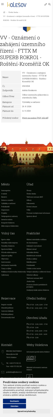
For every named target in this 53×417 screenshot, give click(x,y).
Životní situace (31, 207)
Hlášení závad (31, 249)
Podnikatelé (5, 207)
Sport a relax (5, 239)
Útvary (28, 190)
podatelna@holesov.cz (14, 372)
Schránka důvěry (32, 252)
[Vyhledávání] (49, 4)
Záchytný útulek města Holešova (37, 290)
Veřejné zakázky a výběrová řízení (38, 272)
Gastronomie (5, 262)
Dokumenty (30, 203)
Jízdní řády (30, 281)
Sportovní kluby (6, 249)
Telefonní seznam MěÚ (34, 197)
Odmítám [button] (14, 406)
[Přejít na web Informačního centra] (39, 377)
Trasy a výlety (6, 268)
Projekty (4, 213)
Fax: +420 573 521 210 (14, 366)
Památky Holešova (7, 246)
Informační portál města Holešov (38, 352)
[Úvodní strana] (4, 12)
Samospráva (5, 190)
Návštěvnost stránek (33, 256)
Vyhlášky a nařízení (8, 203)
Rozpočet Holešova (7, 223)
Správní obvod (31, 216)
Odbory (28, 200)
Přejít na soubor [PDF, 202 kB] (35, 118)
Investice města (6, 219)
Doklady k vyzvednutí (34, 246)
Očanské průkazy (7, 308)
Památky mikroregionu (9, 243)
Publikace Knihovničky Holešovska (13, 272)
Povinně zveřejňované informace (38, 213)
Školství (4, 197)
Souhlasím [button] (14, 401)
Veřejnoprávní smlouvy (9, 216)
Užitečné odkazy (32, 275)
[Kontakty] (45, 4)
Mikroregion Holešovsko (9, 226)
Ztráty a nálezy (31, 259)
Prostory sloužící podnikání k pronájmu (36, 286)
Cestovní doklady (7, 311)
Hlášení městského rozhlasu (36, 239)
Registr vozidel (6, 305)
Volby (28, 210)
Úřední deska (13, 12)
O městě (4, 194)
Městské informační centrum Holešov (36, 368)
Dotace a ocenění (7, 200)
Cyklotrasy (5, 275)
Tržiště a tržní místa (33, 268)
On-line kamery (31, 243)
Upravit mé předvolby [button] (27, 411)
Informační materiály (9, 265)
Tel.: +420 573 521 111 (13, 363)
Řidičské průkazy (7, 314)
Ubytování (5, 259)
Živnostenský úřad (8, 317)
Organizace (5, 210)
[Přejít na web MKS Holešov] (39, 358)
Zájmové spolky (6, 256)
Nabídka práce (31, 262)
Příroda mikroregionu (9, 252)
